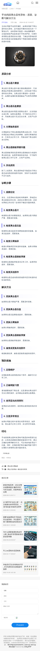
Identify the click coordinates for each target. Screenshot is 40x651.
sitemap (27, 645)
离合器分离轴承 (13, 466)
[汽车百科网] (8, 4)
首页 (12, 8)
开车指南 (18, 8)
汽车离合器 (6, 453)
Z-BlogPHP (27, 647)
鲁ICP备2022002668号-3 (16, 645)
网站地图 (12, 647)
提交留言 (21, 625)
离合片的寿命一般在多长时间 (17, 469)
